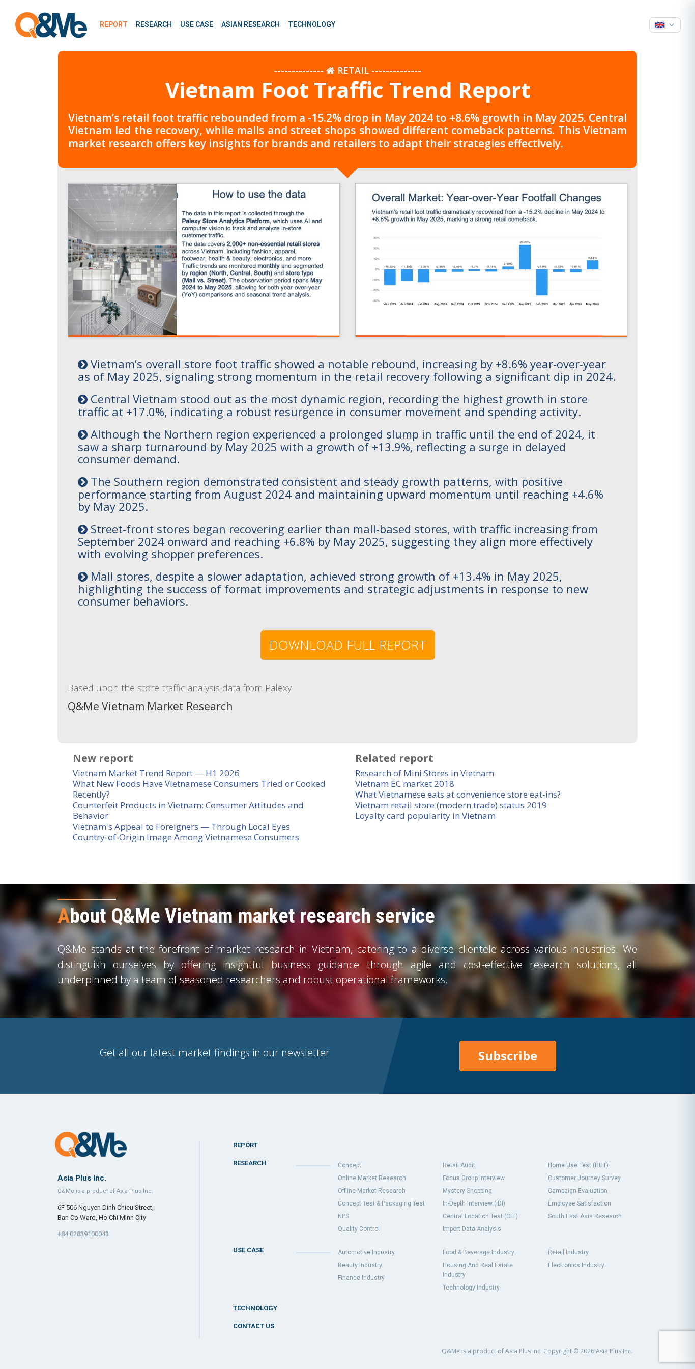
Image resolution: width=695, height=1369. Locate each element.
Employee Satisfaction (579, 1203)
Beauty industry (360, 1265)
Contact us (253, 1326)
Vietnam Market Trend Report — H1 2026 (156, 773)
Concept (349, 1165)
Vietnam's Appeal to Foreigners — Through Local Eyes (181, 826)
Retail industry (568, 1252)
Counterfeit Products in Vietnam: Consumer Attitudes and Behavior (188, 810)
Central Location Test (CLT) (480, 1216)
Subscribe (507, 1055)
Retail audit (459, 1165)
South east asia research (585, 1216)
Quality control (359, 1229)
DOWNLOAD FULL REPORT (347, 644)
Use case (196, 24)
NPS (343, 1216)
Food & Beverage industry (478, 1252)
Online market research (372, 1178)
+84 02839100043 (83, 1234)
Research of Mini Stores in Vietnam (424, 773)
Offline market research (372, 1190)
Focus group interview (474, 1178)
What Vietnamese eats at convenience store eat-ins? (458, 794)
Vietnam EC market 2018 (404, 783)
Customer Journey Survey (584, 1178)
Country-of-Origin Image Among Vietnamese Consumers (186, 837)
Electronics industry (576, 1265)
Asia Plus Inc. (614, 1351)
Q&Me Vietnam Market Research (150, 706)
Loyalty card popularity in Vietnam (425, 816)
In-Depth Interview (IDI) (474, 1203)
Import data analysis (472, 1229)
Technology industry (471, 1287)
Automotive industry (366, 1252)
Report (114, 24)
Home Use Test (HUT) (578, 1165)
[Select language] (665, 25)
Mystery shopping (467, 1190)
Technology (311, 24)
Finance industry (361, 1277)
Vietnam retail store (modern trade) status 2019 (451, 805)
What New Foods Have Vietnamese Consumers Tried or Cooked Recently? (199, 789)
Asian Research (250, 24)
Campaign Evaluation (577, 1190)
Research (154, 24)
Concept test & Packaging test (381, 1203)
